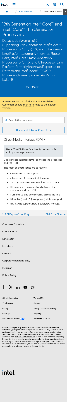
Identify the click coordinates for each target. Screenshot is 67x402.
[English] (54, 4)
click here (28, 104)
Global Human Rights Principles (36, 341)
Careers (6, 253)
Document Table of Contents (32, 130)
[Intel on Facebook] (3, 288)
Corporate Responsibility (16, 260)
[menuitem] (7, 11)
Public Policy (9, 275)
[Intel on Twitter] (10, 288)
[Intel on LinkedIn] (18, 288)
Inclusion (7, 268)
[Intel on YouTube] (25, 288)
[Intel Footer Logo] (8, 372)
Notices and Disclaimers (25, 337)
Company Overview (13, 224)
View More (32, 87)
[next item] (65, 12)
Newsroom (8, 238)
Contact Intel (9, 231)
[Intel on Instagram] (33, 288)
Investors (7, 246)
